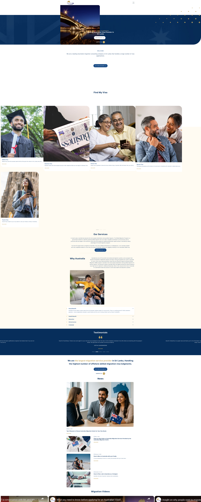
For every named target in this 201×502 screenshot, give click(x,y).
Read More (4, 284)
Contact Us (99, 42)
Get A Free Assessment (100, 65)
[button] (97, 290)
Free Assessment (99, 37)
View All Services (100, 310)
